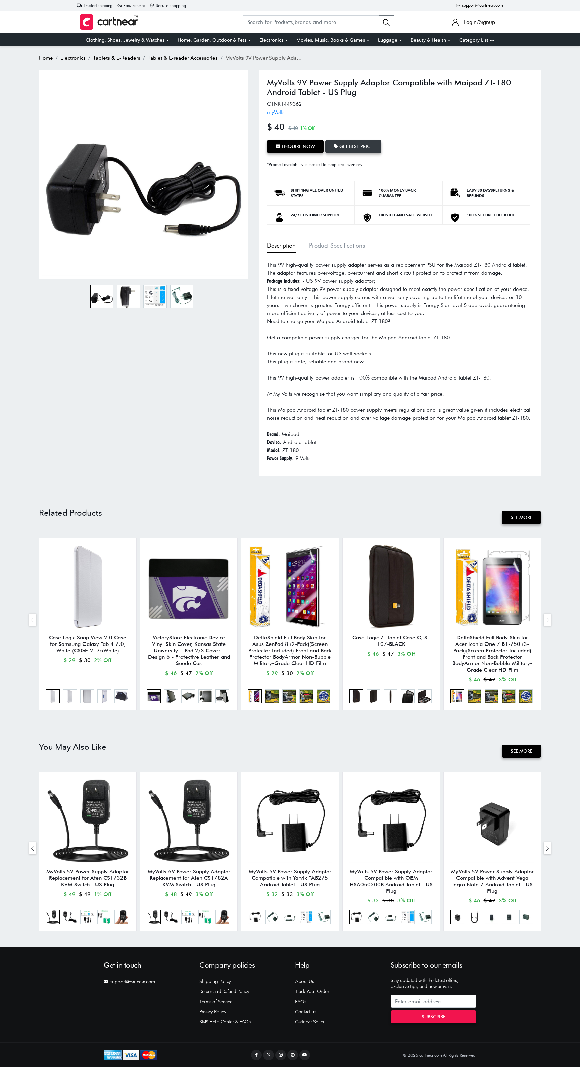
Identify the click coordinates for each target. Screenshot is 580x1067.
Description (281, 245)
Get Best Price (355, 146)
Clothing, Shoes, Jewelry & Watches (125, 40)
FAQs (300, 1001)
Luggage (387, 40)
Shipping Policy (215, 981)
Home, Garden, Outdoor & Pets (212, 40)
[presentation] (32, 620)
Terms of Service (215, 1001)
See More (521, 517)
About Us (304, 981)
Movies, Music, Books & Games (330, 40)
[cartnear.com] (109, 22)
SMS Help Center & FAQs (224, 1022)
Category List (474, 40)
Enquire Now (297, 146)
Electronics (271, 40)
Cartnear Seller (310, 1022)
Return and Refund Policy (224, 991)
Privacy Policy (212, 1012)
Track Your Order (312, 991)
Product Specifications (337, 245)
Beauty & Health (428, 40)
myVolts (276, 112)
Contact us (305, 1012)
